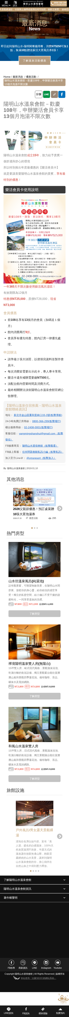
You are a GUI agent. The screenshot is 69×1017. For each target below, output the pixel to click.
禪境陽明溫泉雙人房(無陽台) (29, 663)
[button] (32, 528)
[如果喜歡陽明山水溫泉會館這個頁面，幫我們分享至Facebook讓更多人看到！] (62, 94)
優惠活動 (31, 76)
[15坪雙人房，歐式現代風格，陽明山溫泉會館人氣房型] (34, 642)
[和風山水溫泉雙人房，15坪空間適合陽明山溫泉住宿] (34, 724)
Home (6, 76)
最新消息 (18, 76)
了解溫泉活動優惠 (34, 60)
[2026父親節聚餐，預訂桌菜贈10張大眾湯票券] (34, 497)
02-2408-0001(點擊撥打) (38, 427)
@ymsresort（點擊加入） (41, 457)
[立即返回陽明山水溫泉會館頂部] (63, 998)
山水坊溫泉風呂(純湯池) (26, 581)
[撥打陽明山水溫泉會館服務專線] (58, 3)
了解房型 (34, 613)
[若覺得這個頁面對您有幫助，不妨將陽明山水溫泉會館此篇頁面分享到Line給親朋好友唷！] (46, 94)
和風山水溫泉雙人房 (23, 746)
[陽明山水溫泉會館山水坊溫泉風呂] (34, 559)
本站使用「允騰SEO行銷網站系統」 (38, 978)
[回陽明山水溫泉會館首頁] (33, 3)
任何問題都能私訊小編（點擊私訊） (42, 451)
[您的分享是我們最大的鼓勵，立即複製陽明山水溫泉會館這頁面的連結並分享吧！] (54, 94)
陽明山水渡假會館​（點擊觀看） (40, 445)
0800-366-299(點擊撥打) (46, 421)
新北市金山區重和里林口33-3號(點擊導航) (38, 415)
